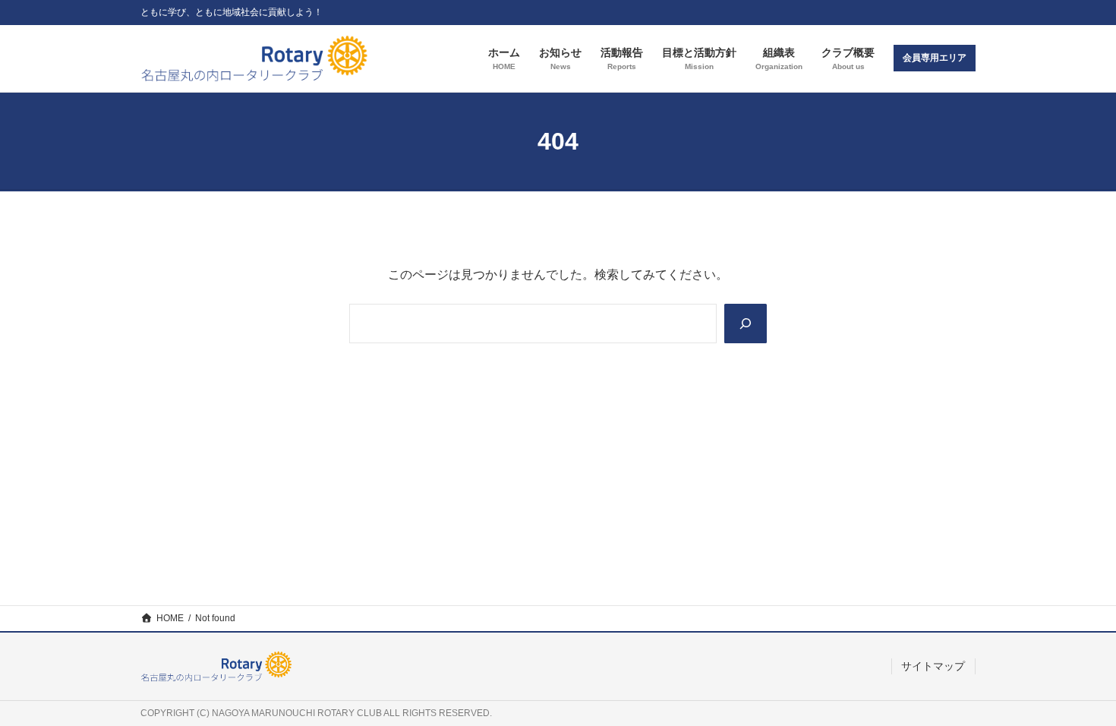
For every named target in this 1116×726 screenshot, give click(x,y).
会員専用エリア (934, 57)
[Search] (745, 323)
